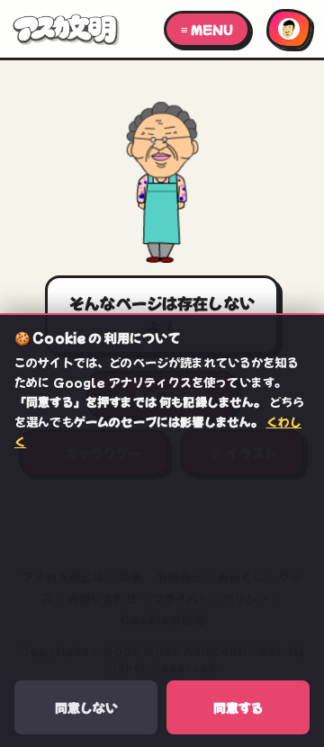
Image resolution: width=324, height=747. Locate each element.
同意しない (86, 707)
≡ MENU (207, 29)
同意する (238, 707)
